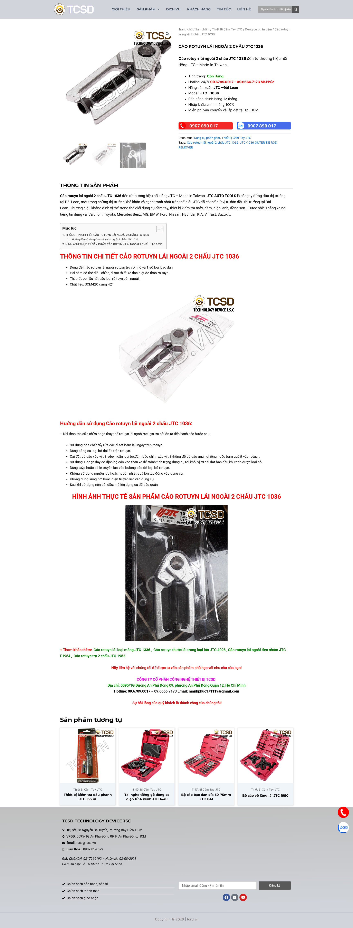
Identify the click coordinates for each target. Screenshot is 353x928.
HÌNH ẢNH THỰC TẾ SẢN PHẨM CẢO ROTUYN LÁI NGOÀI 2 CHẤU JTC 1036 (113, 244)
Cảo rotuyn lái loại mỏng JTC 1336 (122, 650)
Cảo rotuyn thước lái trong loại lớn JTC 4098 (189, 650)
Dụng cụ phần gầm (258, 29)
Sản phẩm (202, 29)
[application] (157, 9)
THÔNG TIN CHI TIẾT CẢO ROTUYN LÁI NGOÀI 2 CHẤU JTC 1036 (107, 235)
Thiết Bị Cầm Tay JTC (227, 29)
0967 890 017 (203, 125)
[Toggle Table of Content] (157, 228)
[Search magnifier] (295, 9)
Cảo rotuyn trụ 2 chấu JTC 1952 (99, 656)
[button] (167, 34)
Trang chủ (186, 29)
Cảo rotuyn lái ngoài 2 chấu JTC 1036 (212, 142)
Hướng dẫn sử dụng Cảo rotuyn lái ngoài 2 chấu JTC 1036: (105, 239)
